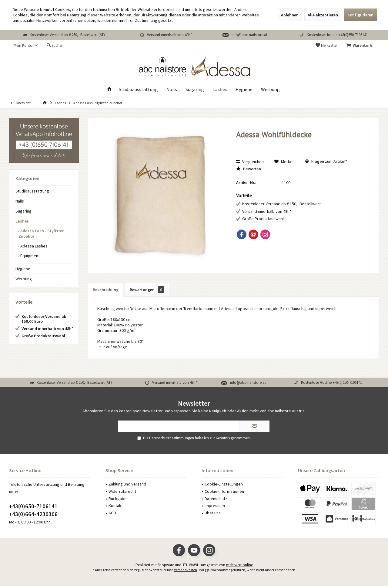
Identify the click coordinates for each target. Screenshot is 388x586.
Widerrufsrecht (122, 491)
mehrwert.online (239, 564)
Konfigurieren (360, 15)
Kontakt (116, 505)
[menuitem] (360, 45)
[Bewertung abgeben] (301, 142)
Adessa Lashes (33, 246)
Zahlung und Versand (127, 484)
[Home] (109, 89)
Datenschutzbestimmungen (171, 438)
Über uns (213, 513)
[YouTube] (194, 550)
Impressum (215, 505)
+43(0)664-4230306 (33, 514)
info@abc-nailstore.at (249, 34)
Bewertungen (146, 289)
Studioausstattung (32, 191)
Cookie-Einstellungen (224, 484)
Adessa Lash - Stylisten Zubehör (41, 233)
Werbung (23, 278)
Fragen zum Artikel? (328, 161)
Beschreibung (106, 289)
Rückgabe (118, 498)
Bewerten (251, 169)
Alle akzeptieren (323, 15)
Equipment (29, 255)
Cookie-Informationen (224, 491)
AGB (112, 513)
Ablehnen (290, 15)
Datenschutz (216, 498)
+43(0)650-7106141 (33, 506)
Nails (19, 201)
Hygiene (22, 268)
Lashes (22, 221)
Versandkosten (185, 569)
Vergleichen (252, 161)
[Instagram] (265, 234)
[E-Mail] (253, 234)
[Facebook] (241, 234)
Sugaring (23, 211)
